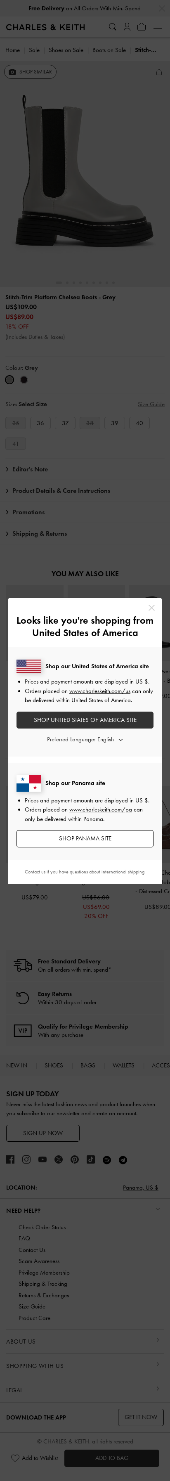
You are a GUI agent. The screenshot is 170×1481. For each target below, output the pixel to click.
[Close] (152, 608)
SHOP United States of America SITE (85, 720)
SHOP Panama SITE (85, 838)
